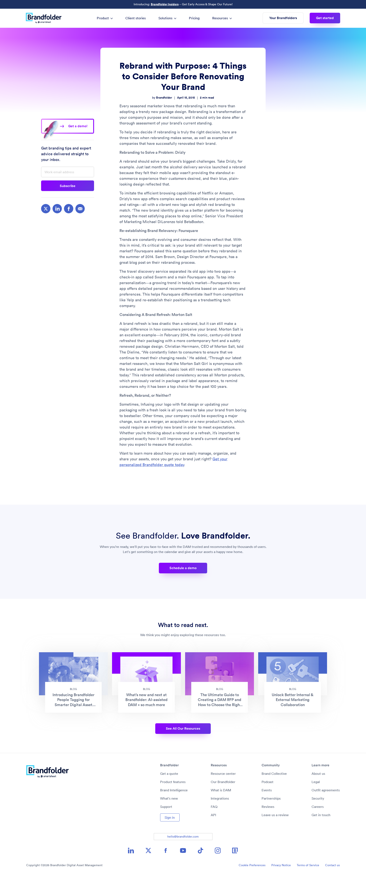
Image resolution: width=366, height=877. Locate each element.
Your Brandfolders (283, 18)
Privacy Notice (281, 865)
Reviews (268, 806)
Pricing (194, 18)
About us (318, 773)
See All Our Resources (183, 728)
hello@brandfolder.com (183, 836)
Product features (173, 782)
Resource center (223, 773)
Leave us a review (275, 815)
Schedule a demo (183, 568)
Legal (316, 782)
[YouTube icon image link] (183, 850)
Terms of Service (308, 865)
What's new (169, 798)
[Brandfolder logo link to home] (46, 18)
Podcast (267, 782)
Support (166, 806)
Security (318, 798)
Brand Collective (274, 773)
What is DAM (221, 790)
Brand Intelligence (174, 790)
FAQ (214, 806)
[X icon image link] (148, 850)
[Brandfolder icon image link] (235, 850)
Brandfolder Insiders (165, 4)
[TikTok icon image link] (200, 850)
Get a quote (169, 773)
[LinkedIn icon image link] (131, 850)
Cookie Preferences (252, 865)
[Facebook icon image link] (166, 850)
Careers (318, 806)
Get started (325, 18)
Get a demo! (77, 126)
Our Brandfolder (223, 782)
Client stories (135, 18)
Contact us (332, 865)
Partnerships (271, 798)
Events (267, 790)
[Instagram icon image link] (218, 850)
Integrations (220, 798)
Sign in (170, 817)
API (213, 815)
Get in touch (321, 815)
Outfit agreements (326, 790)
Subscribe (67, 186)
